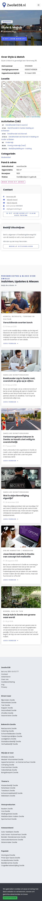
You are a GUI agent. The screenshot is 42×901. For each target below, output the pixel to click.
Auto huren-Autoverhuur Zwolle (14, 834)
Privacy (4, 687)
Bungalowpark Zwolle (9, 772)
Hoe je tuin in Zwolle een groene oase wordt (19, 616)
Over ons (4, 679)
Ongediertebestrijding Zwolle (12, 865)
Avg (2, 684)
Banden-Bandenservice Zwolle (13, 837)
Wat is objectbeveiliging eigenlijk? (16, 497)
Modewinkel (7, 22)
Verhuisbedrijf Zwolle (9, 744)
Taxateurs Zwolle (8, 790)
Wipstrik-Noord (12, 200)
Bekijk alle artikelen (7, 285)
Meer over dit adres (13, 182)
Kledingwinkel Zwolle (9, 814)
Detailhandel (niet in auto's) (17, 125)
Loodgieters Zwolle (8, 739)
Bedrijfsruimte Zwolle (9, 863)
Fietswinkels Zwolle (8, 702)
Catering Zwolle (7, 731)
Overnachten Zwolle (9, 767)
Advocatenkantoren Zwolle (12, 839)
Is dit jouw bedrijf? (14, 39)
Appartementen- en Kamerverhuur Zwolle (18, 762)
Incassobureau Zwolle (10, 860)
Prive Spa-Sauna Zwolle (10, 858)
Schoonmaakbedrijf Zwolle (11, 793)
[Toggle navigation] (38, 5)
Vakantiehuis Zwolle (9, 770)
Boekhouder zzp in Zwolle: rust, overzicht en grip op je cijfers (19, 379)
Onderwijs (9, 142)
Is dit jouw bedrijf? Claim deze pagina (21, 214)
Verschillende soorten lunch (18, 322)
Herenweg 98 (8, 31)
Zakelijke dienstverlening (16, 375)
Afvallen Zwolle (7, 713)
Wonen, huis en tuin (13, 611)
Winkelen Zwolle (7, 757)
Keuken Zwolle (7, 808)
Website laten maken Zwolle (12, 816)
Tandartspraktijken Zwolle (11, 736)
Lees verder (9, 343)
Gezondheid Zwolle (8, 710)
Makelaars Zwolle (8, 796)
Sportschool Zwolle (9, 819)
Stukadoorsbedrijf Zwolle (11, 741)
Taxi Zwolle (5, 705)
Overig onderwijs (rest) (16, 145)
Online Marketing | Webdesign (18, 551)
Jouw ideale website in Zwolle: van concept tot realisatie (18, 555)
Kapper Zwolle (7, 708)
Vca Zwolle (5, 811)
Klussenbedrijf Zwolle (9, 785)
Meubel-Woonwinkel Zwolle (12, 759)
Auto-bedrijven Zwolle (10, 832)
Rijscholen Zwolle (8, 700)
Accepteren (10, 898)
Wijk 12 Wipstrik (12, 203)
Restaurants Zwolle (9, 728)
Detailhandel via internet (17, 134)
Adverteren (5, 677)
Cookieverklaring (8, 682)
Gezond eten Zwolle (9, 715)
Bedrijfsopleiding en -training (20, 148)
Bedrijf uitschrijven (21, 246)
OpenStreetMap (36, 116)
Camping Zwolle (7, 765)
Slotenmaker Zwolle (9, 842)
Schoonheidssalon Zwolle (11, 733)
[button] (21, 99)
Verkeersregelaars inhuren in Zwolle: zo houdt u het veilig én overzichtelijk (19, 439)
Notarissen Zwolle (8, 788)
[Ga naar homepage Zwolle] (13, 5)
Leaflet (27, 116)
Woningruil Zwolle (8, 855)
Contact (4, 674)
